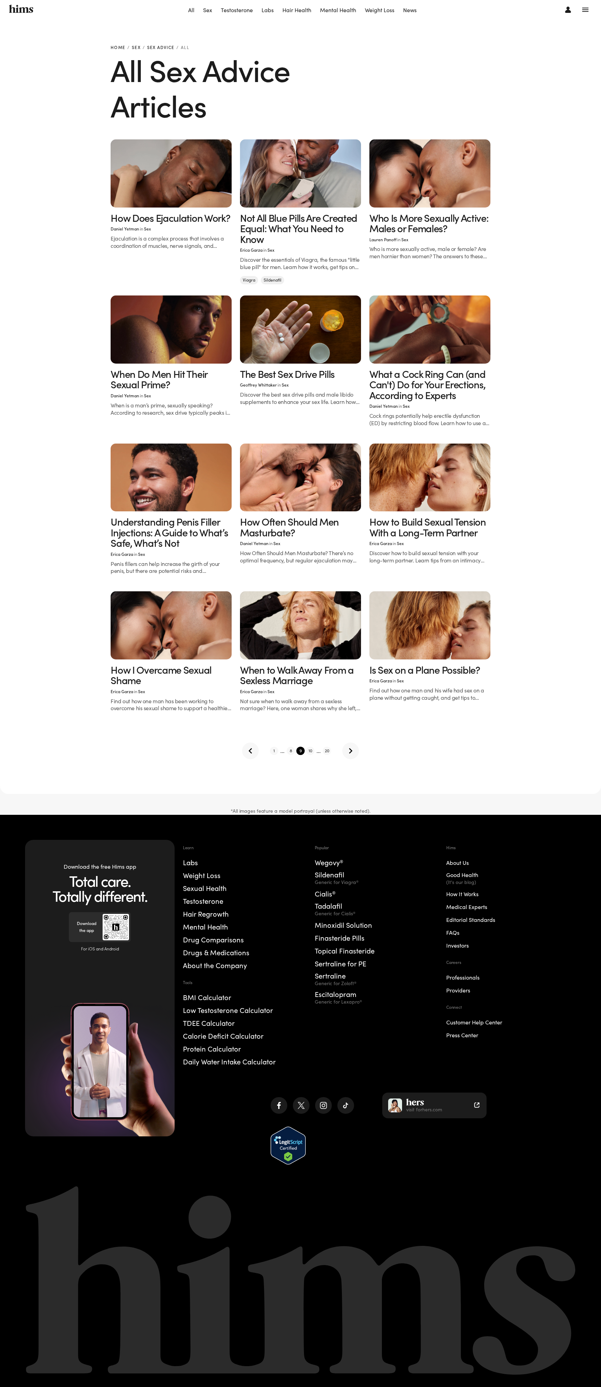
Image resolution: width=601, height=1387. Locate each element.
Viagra (249, 280)
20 (327, 750)
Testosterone (237, 10)
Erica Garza (251, 250)
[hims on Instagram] (323, 1105)
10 (310, 750)
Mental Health (338, 10)
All (191, 10)
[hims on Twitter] (301, 1105)
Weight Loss (379, 10)
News (410, 10)
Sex (207, 10)
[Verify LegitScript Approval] (288, 1146)
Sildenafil (272, 280)
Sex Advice (160, 48)
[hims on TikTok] (345, 1105)
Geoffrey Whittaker (258, 385)
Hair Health (296, 10)
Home (118, 48)
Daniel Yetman (125, 229)
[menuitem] (191, 10)
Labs (268, 10)
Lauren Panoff (382, 239)
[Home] (21, 10)
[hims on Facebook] (279, 1105)
